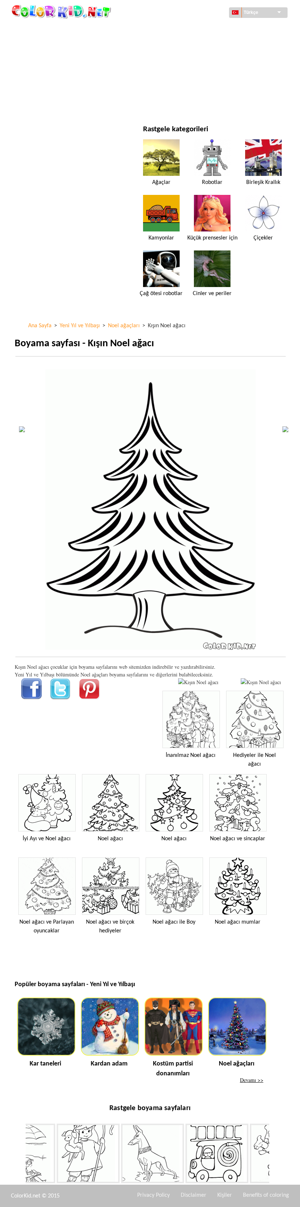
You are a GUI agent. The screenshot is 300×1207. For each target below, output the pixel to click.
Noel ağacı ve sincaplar (237, 839)
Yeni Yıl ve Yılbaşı (194, 89)
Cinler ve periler (212, 294)
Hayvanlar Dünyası (196, 44)
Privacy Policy (153, 1195)
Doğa (180, 104)
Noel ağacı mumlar (237, 922)
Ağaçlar (161, 182)
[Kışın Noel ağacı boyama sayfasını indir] (261, 682)
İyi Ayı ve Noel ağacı (47, 839)
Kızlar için (186, 59)
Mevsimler (44, 74)
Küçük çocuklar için (55, 89)
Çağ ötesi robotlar (161, 294)
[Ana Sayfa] (62, 11)
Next (274, 1154)
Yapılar (40, 44)
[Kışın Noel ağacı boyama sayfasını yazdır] (198, 682)
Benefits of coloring (266, 1195)
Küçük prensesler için (212, 238)
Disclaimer (193, 1195)
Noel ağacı (110, 839)
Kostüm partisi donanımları (173, 1068)
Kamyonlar (161, 238)
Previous (20, 1154)
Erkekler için (189, 74)
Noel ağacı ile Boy (174, 922)
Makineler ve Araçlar (57, 29)
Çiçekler (263, 238)
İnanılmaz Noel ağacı (190, 755)
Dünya (181, 29)
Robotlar (212, 182)
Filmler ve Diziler (52, 104)
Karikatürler (47, 59)
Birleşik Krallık (263, 182)
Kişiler (224, 1195)
